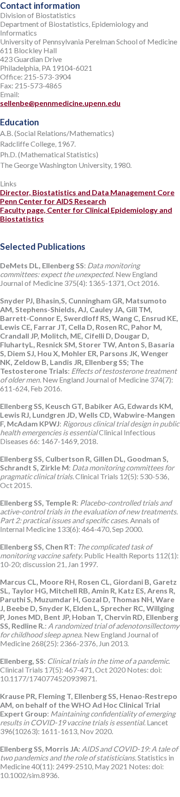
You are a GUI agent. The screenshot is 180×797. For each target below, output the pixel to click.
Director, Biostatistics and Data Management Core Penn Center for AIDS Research (87, 196)
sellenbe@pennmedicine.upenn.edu (60, 103)
